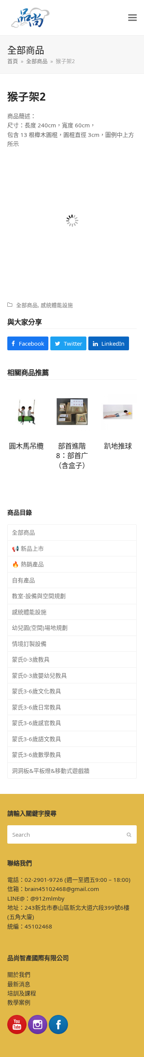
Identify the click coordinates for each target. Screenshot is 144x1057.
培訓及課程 (21, 993)
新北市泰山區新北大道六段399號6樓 (82, 907)
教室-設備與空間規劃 (39, 596)
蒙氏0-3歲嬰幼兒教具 (39, 675)
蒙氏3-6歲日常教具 (36, 707)
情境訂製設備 (29, 643)
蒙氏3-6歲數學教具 (36, 754)
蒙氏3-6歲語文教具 (36, 739)
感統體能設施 (57, 305)
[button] (132, 18)
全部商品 (27, 305)
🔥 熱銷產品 (28, 564)
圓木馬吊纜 (26, 445)
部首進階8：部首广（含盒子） (72, 455)
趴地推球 (118, 445)
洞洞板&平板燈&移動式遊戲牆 (50, 770)
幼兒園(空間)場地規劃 (40, 627)
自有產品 (23, 580)
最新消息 (18, 984)
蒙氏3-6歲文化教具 (36, 691)
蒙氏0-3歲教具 (31, 659)
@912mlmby (47, 898)
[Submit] (129, 834)
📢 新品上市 (28, 548)
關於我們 (18, 974)
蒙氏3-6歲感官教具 (36, 723)
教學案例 (18, 1002)
